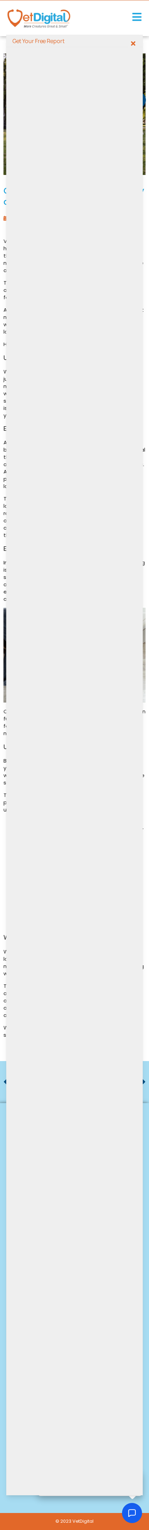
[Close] (133, 43)
